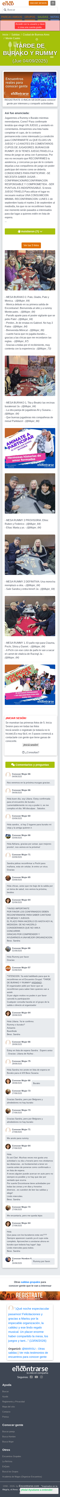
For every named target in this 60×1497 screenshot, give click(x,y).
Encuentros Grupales (11, 1456)
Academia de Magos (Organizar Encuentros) (22, 1477)
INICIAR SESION (38, 3)
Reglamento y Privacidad (13, 1401)
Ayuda (5, 1396)
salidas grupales (31, 1282)
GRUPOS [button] (29, 17)
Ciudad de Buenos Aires (36, 34)
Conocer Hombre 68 (22, 1259)
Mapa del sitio (8, 1407)
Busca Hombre (9, 1436)
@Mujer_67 (21, 341)
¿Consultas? (32, 752)
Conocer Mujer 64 (21, 900)
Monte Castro (13, 38)
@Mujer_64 (22, 300)
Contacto (6, 1412)
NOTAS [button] (54, 17)
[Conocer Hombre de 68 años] (8, 1259)
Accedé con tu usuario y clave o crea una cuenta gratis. (30, 25)
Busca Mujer (8, 1442)
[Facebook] (30, 1377)
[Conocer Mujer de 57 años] (8, 968)
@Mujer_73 (44, 348)
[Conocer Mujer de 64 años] (8, 900)
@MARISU (29, 1348)
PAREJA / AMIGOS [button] (11, 17)
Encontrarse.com (29, 1486)
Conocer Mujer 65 (21, 877)
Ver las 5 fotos (31, 245)
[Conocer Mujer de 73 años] (8, 1091)
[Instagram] (41, 1377)
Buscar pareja (8, 1431)
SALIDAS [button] (43, 17)
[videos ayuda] (52, 3)
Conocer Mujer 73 (21, 1091)
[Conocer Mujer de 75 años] (8, 1062)
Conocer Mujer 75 (21, 1061)
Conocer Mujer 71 (21, 854)
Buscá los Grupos (10, 1471)
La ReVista (7, 1461)
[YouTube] (35, 1377)
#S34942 (36, 982)
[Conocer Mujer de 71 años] (8, 855)
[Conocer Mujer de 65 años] (8, 878)
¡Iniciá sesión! (30, 745)
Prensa (5, 1417)
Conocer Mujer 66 (21, 774)
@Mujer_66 (37, 330)
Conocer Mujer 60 (21, 816)
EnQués (6, 1466)
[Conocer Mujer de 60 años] (8, 816)
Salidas (15, 34)
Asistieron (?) (30, 231)
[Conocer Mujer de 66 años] (8, 775)
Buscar (5, 1391)
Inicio (5, 34)
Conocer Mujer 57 (21, 967)
